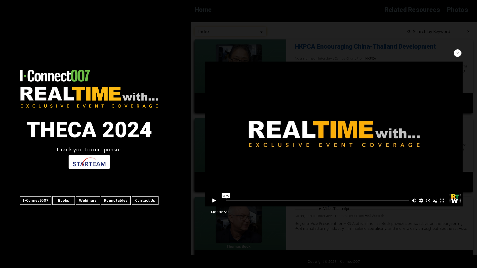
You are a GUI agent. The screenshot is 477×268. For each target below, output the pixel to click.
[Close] (457, 53)
